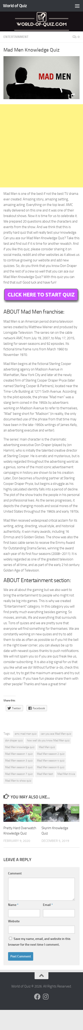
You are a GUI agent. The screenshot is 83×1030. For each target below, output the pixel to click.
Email (48, 905)
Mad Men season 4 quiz (50, 760)
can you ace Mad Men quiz (56, 733)
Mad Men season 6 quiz (50, 767)
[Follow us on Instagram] (45, 996)
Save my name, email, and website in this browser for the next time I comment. (39, 942)
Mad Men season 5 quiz (19, 767)
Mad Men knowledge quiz (19, 747)
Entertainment (15, 37)
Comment (15, 873)
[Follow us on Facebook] (37, 996)
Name (13, 905)
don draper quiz (14, 740)
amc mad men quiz (25, 733)
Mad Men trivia (66, 774)
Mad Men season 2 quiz (50, 753)
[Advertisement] (41, 145)
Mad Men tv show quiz (18, 780)
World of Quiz (15, 5)
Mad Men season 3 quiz (19, 760)
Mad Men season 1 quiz (19, 753)
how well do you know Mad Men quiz (48, 740)
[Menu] (77, 6)
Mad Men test (45, 774)
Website (14, 921)
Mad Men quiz (47, 747)
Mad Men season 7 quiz (19, 774)
